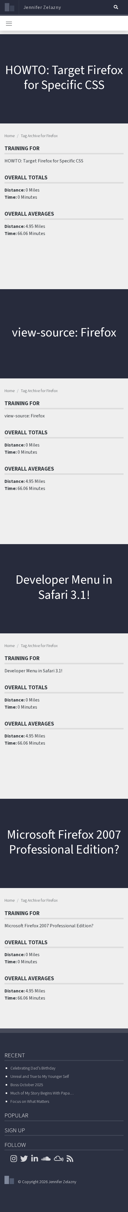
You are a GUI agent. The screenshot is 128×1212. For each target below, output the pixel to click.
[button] (116, 7)
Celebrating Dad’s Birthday (32, 1068)
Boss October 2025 (26, 1085)
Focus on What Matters (29, 1102)
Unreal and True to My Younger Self (39, 1077)
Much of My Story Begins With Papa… (42, 1093)
